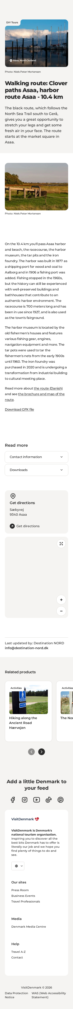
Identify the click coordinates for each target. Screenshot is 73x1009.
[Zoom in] (61, 600)
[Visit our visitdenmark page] (36, 799)
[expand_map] (61, 543)
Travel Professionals (25, 901)
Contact (17, 957)
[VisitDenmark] (25, 819)
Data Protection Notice (16, 995)
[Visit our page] (24, 799)
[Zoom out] (61, 611)
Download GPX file (19, 409)
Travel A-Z (18, 952)
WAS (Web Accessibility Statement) (49, 995)
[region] (36, 577)
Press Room (20, 890)
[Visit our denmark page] (12, 799)
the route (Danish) (48, 388)
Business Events (23, 896)
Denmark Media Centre (28, 926)
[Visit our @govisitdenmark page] (48, 799)
